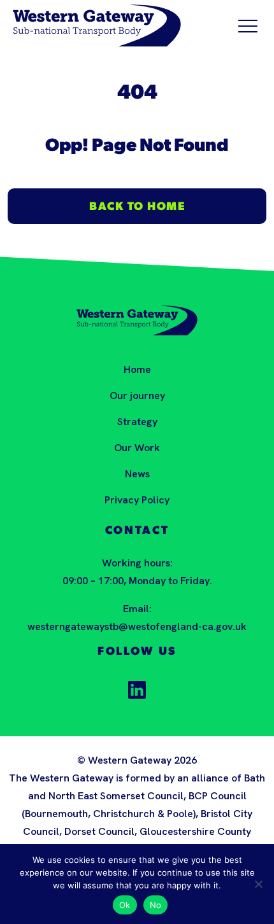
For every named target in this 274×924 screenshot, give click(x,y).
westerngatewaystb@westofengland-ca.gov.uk (137, 626)
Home (137, 369)
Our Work (137, 447)
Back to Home (137, 207)
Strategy (137, 421)
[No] (258, 884)
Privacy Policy (137, 500)
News (137, 473)
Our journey (137, 395)
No (156, 905)
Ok (125, 905)
